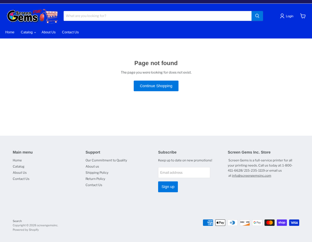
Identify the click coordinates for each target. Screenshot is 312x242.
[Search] (257, 16)
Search (17, 221)
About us (92, 166)
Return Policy (95, 179)
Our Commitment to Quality (106, 160)
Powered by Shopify (26, 229)
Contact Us (70, 32)
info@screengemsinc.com (251, 176)
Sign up (168, 187)
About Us (49, 32)
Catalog (27, 32)
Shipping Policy (97, 173)
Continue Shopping (156, 86)
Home (9, 32)
